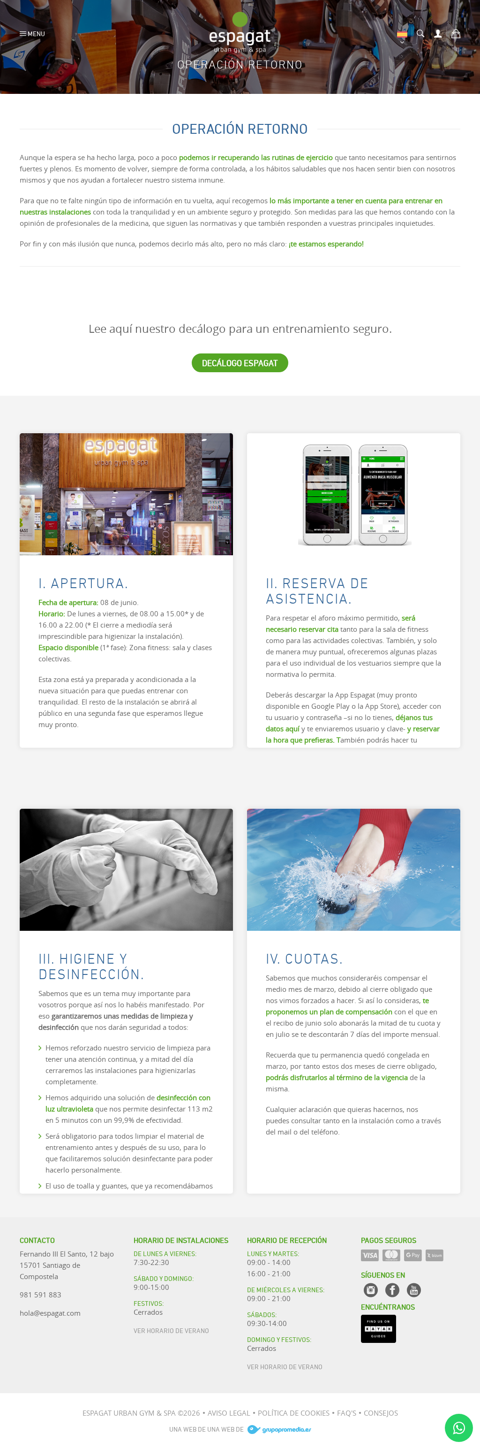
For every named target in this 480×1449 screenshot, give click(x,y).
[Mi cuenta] (438, 32)
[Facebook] (392, 1290)
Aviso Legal (229, 1413)
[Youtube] (414, 1290)
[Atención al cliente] (459, 1428)
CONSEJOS (381, 1413)
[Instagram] (371, 1290)
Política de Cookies (294, 1413)
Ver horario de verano (171, 1330)
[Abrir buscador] (421, 32)
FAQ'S (346, 1413)
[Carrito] (455, 32)
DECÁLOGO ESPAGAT (240, 362)
